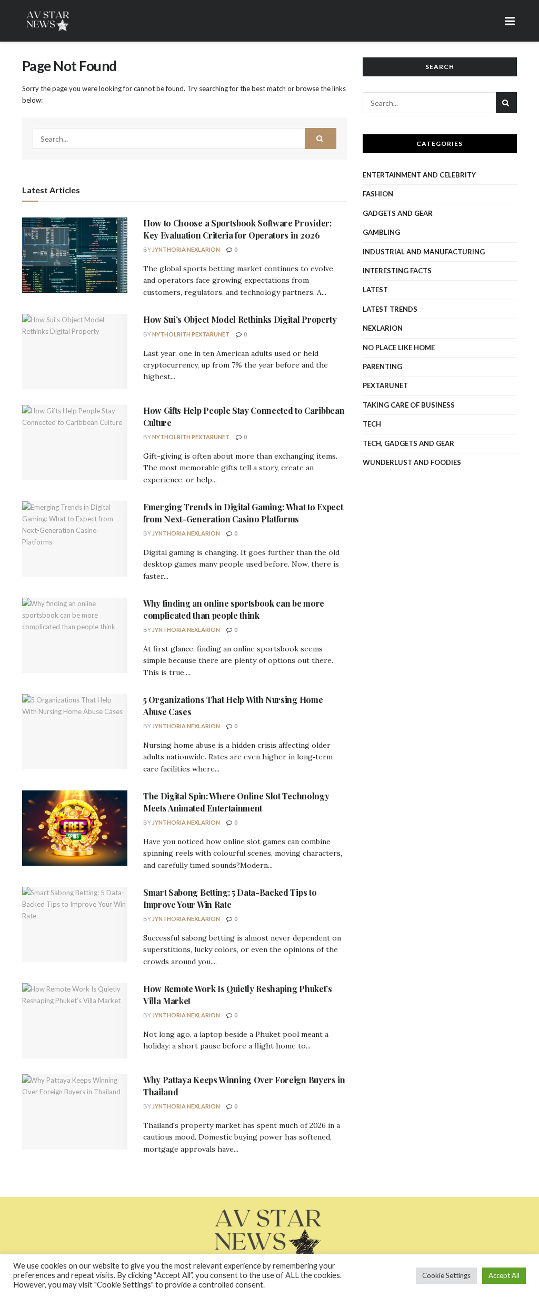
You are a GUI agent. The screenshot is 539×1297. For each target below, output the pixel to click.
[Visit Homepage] (48, 21)
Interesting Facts (397, 270)
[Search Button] (320, 138)
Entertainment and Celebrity (419, 175)
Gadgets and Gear (398, 213)
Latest (375, 289)
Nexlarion (383, 328)
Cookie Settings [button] (446, 1275)
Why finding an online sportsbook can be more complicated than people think (233, 609)
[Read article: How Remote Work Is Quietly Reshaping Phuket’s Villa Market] (74, 1020)
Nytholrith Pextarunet (190, 334)
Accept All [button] (504, 1275)
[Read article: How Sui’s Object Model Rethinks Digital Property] (74, 351)
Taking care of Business (409, 405)
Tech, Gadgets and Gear (408, 443)
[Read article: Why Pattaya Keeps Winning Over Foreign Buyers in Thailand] (74, 1112)
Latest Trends (390, 309)
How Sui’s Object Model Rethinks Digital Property (240, 319)
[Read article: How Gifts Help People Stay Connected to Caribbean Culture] (74, 442)
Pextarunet (385, 385)
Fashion (378, 194)
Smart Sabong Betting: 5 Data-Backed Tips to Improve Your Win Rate (229, 898)
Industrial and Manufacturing (424, 251)
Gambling (381, 232)
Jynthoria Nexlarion (186, 249)
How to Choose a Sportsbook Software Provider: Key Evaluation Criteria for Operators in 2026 (237, 228)
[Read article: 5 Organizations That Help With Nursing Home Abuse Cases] (74, 731)
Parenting (382, 366)
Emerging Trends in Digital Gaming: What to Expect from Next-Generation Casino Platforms (243, 512)
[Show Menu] (510, 21)
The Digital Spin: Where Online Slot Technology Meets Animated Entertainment (236, 801)
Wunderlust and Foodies (412, 462)
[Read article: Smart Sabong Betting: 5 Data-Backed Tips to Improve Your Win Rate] (74, 924)
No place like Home (399, 347)
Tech (372, 424)
